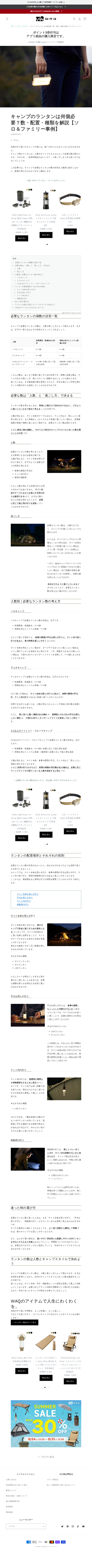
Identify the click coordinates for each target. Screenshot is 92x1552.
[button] (7, 19)
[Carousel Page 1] (42, 1387)
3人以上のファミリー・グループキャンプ (33, 283)
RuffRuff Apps (69, 313)
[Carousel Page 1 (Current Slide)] (44, 244)
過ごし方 (20, 271)
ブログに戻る (47, 1457)
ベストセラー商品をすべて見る (24, 1322)
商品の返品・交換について (16, 1496)
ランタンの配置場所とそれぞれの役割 (30, 286)
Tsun (79, 313)
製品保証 (9, 1512)
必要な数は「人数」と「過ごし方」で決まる (32, 265)
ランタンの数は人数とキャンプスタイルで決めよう (35, 304)
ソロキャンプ (22, 277)
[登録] (43, 1526)
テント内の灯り (23, 295)
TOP (12, 26)
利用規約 (9, 1507)
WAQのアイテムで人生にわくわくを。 (30, 307)
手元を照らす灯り (24, 292)
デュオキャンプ (23, 280)
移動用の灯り (22, 298)
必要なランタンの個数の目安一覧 (28, 262)
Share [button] (16, 140)
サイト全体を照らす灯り (26, 289)
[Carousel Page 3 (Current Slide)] (47, 1387)
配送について (11, 1490)
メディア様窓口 (52, 1480)
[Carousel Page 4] (49, 1387)
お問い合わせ (11, 1480)
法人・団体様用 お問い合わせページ (60, 1485)
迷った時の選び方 (22, 301)
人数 (18, 268)
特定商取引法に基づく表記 (16, 1485)
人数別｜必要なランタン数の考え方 (29, 274)
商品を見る (22, 228)
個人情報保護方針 (13, 1501)
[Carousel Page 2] (47, 244)
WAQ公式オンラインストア (49, 1546)
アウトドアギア (22, 26)
